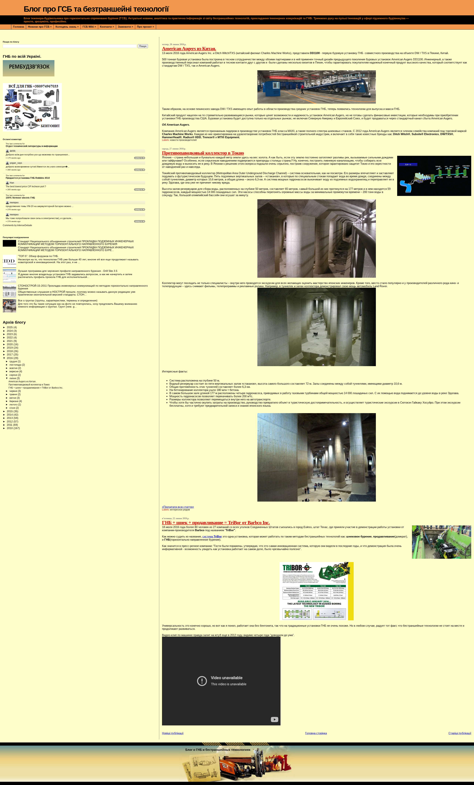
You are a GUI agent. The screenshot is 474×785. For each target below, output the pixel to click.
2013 (10, 418)
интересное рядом (180, 509)
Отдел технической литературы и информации (32, 146)
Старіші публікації (459, 733)
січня (12, 407)
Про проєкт (145, 26)
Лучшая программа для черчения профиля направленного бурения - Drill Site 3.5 (67, 271)
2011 (10, 424)
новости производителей (183, 140)
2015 (10, 411)
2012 (10, 421)
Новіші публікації (172, 733)
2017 (10, 354)
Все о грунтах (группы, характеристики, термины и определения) (57, 300)
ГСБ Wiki (89, 26)
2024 (10, 331)
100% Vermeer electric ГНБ (20, 197)
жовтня (13, 368)
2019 (10, 347)
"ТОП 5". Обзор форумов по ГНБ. (38, 256)
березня (14, 401)
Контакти (107, 26)
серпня (13, 375)
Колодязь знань (67, 26)
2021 (10, 341)
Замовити (125, 26)
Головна (18, 26)
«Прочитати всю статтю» (178, 506)
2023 (10, 334)
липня (13, 378)
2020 (10, 344)
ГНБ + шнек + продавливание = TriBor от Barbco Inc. (216, 522)
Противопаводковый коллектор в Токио (203, 153)
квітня (13, 397)
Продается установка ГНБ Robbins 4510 (28, 178)
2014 (10, 414)
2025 (10, 327)
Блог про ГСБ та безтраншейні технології (96, 9)
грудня (13, 361)
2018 (10, 351)
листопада (15, 364)
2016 (10, 358)
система (212, 536)
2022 (10, 337)
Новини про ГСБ (40, 26)
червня (13, 391)
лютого (13, 404)
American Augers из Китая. (189, 48)
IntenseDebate (24, 225)
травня (13, 394)
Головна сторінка (316, 733)
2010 (10, 428)
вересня (14, 371)
